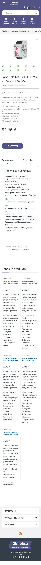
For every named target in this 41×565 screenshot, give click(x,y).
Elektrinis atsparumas (14, 202)
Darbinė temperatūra (13, 217)
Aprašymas (7, 160)
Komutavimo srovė (12, 187)
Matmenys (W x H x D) (14, 208)
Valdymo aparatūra (19, 31)
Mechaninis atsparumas (15, 195)
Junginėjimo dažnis (13, 190)
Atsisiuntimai (29, 160)
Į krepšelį (14, 146)
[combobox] (17, 12)
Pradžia (4, 31)
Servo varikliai (32, 22)
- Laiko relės (6, 73)
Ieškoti (36, 12)
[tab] (7, 161)
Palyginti (25, 93)
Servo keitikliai (14, 22)
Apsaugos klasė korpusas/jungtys (19, 222)
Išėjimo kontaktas (12, 179)
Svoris (7, 214)
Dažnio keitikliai (6, 22)
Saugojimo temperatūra (15, 219)
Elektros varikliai (23, 22)
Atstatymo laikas (12, 193)
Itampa (8, 176)
